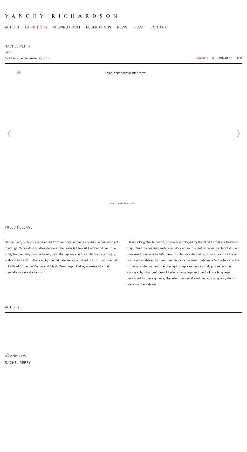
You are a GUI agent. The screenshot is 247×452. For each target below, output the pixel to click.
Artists (12, 27)
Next (238, 133)
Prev (9, 133)
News (122, 27)
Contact (158, 27)
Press (138, 27)
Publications (98, 27)
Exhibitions (36, 27)
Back (238, 58)
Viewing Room (66, 27)
